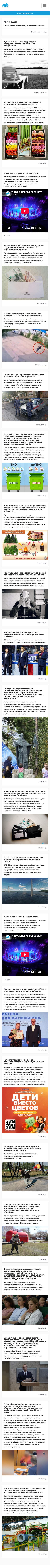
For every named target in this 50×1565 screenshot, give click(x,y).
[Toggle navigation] (44, 5)
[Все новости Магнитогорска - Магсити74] (5, 5)
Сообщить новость (25, 13)
